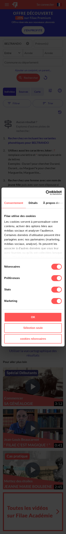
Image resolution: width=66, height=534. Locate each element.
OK (33, 317)
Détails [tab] (33, 202)
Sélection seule (33, 328)
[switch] (56, 278)
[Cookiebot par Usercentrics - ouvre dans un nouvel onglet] (46, 192)
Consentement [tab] (13, 202)
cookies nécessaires (33, 338)
